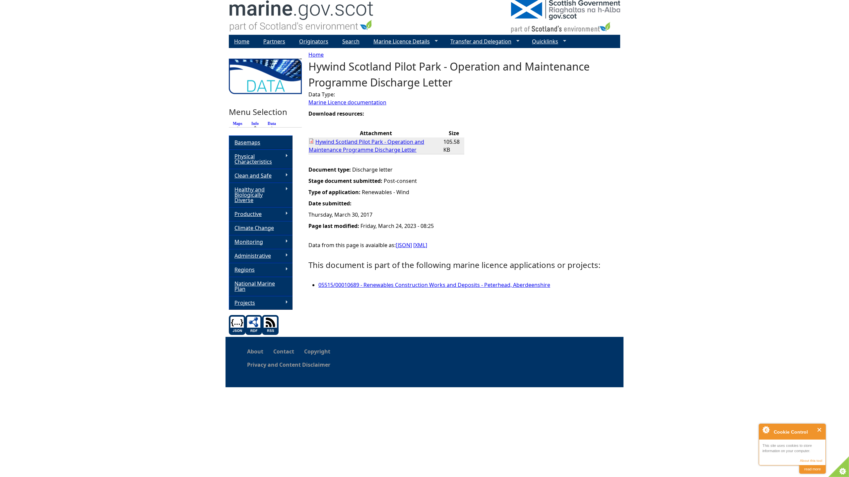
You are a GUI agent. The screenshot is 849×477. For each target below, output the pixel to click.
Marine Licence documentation (347, 102)
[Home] (301, 17)
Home (316, 54)
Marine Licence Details (399, 41)
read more (812, 469)
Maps (237, 123)
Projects (242, 303)
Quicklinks (542, 41)
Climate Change (254, 228)
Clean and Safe (250, 176)
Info (256, 123)
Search (350, 41)
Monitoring (246, 242)
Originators (313, 41)
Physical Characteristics (250, 159)
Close (819, 430)
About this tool (811, 460)
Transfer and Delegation (478, 41)
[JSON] (404, 245)
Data (272, 123)
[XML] (420, 245)
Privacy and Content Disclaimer (288, 364)
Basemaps (247, 142)
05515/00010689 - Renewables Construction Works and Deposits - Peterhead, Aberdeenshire (434, 285)
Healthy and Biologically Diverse (247, 195)
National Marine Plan (254, 286)
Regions (242, 270)
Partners (274, 41)
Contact (283, 351)
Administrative (250, 256)
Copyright (317, 351)
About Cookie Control (765, 429)
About (255, 351)
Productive (245, 214)
